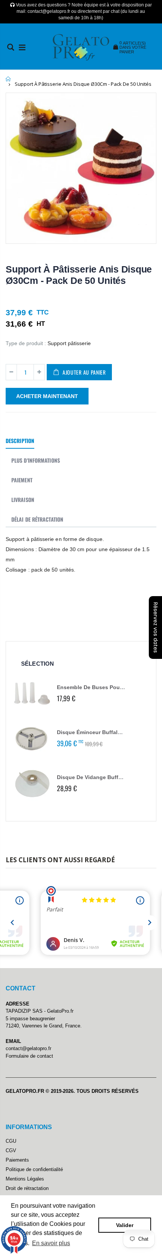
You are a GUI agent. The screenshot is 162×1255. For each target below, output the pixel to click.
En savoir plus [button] (51, 1243)
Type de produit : (26, 343)
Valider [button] (124, 1225)
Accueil (8, 78)
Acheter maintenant (47, 396)
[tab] (20, 441)
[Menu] (22, 47)
